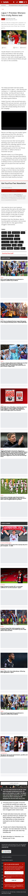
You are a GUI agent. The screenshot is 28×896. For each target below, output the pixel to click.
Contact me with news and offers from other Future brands (14, 876)
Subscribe (21, 2)
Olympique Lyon (6, 245)
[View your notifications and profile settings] (13, 2)
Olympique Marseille (7, 239)
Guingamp (10, 248)
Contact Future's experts (7, 860)
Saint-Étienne (5, 242)
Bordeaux (17, 239)
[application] (14, 120)
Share (5, 47)
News (3, 19)
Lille (16, 242)
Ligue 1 (23, 248)
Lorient (17, 236)
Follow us (16, 47)
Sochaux (4, 236)
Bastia (22, 232)
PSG (12, 242)
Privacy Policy (18, 885)
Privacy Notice (19, 196)
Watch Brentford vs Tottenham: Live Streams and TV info (13, 837)
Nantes (14, 245)
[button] (2, 2)
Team (3, 9)
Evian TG (17, 248)
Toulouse (10, 236)
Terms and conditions (7, 857)
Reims (3, 248)
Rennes (21, 242)
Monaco (4, 232)
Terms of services (17, 194)
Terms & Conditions (12, 886)
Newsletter (24, 47)
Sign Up (14, 880)
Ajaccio (20, 245)
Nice (9, 232)
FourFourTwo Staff (11, 18)
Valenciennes (16, 232)
